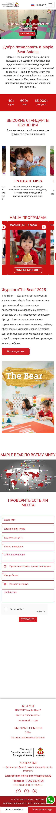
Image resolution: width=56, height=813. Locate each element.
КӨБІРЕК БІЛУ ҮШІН (28, 270)
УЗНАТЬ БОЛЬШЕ (27, 34)
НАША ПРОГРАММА (28, 715)
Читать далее (15, 351)
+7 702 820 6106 (34, 781)
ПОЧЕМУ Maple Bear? (28, 710)
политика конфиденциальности (28, 737)
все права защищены (40, 803)
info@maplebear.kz (40, 776)
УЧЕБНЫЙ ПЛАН (28, 720)
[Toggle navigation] (50, 5)
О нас (28, 732)
